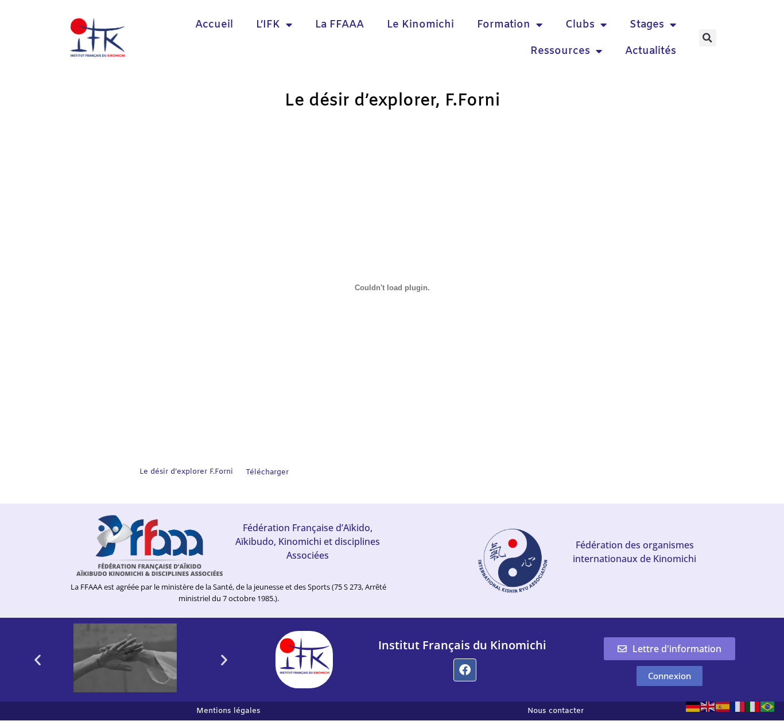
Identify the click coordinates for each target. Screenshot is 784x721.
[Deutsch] (693, 705)
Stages (647, 25)
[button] (707, 37)
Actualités (650, 51)
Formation (503, 25)
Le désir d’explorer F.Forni (186, 472)
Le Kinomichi (420, 25)
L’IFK (268, 25)
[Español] (723, 705)
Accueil (214, 25)
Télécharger (267, 472)
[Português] (767, 705)
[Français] (738, 705)
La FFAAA (339, 25)
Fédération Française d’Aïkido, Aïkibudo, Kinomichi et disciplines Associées (307, 541)
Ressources (560, 51)
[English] (708, 705)
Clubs (580, 25)
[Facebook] (464, 669)
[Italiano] (753, 705)
